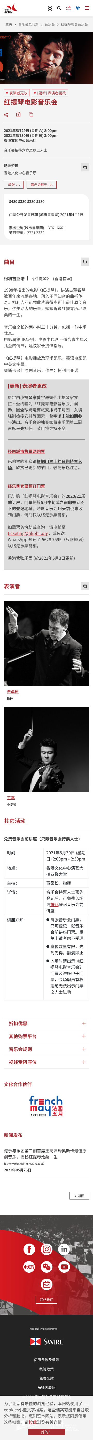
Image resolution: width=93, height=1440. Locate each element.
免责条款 (46, 1378)
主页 (8, 24)
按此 (33, 1422)
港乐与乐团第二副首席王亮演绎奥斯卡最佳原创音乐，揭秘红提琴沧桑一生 (45, 1156)
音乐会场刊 (40, 184)
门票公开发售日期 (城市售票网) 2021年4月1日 (46, 214)
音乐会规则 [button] (20, 1049)
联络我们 (46, 1299)
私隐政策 (46, 1368)
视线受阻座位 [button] (23, 1062)
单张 (12, 184)
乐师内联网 (46, 1387)
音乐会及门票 (28, 24)
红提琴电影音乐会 (74, 24)
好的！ (46, 1431)
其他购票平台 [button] (23, 1036)
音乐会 (50, 24)
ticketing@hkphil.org (28, 533)
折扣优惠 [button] (18, 1023)
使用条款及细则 (46, 1359)
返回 (80, 1195)
